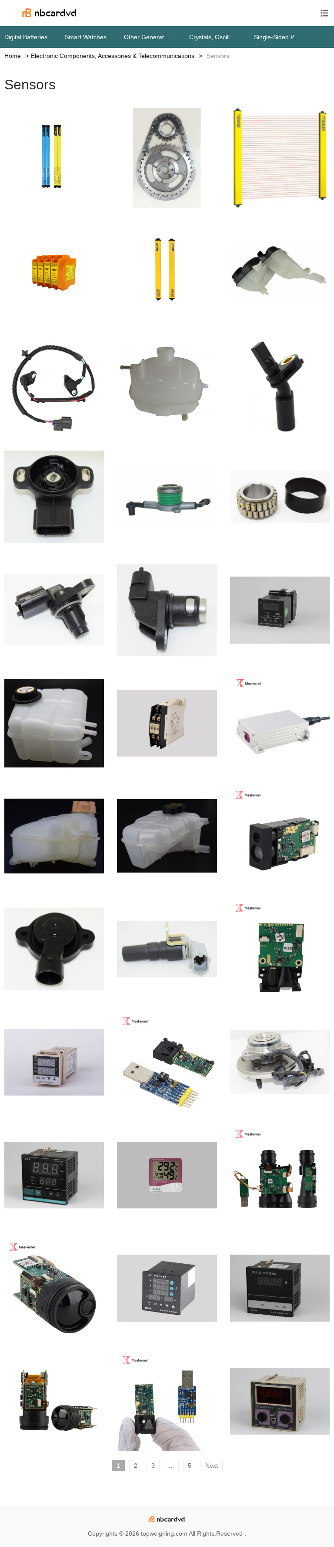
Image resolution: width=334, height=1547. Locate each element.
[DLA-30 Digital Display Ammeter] (280, 1288)
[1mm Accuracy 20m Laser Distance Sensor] (167, 1062)
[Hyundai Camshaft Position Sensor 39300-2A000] (54, 610)
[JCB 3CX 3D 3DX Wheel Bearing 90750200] (280, 497)
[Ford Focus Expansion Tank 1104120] (54, 723)
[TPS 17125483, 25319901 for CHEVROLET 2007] (54, 949)
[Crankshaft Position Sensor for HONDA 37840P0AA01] (54, 384)
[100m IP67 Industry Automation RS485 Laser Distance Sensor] (280, 723)
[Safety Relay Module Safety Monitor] (54, 271)
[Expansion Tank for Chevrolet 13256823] (167, 836)
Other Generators (148, 37)
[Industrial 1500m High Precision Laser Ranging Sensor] (54, 1401)
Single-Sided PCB (278, 37)
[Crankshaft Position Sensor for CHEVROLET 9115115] (167, 949)
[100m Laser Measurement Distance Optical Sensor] (280, 949)
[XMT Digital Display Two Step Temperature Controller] (280, 1401)
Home (12, 55)
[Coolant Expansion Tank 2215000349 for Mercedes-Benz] (280, 271)
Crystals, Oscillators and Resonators (213, 37)
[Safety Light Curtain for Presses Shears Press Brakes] (280, 158)
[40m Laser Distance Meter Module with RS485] (167, 1401)
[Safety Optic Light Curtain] (167, 271)
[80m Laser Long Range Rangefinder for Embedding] (280, 836)
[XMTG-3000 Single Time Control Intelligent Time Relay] (280, 610)
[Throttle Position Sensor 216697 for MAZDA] (54, 497)
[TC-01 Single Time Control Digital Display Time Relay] (167, 723)
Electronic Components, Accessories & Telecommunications (112, 55)
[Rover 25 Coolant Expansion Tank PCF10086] (167, 384)
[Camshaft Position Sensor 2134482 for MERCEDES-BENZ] (167, 610)
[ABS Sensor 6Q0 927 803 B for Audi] (280, 384)
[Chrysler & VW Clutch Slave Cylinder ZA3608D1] (167, 497)
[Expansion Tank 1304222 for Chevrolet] (54, 836)
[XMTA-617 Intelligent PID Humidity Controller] (54, 1175)
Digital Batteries (25, 37)
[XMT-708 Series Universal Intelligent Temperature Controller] (54, 1062)
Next (211, 1465)
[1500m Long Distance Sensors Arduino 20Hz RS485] (54, 1288)
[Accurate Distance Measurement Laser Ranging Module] (280, 1175)
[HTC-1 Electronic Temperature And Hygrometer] (167, 1175)
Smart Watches (86, 37)
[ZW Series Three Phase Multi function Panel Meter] (167, 1288)
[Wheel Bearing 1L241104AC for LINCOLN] (280, 1062)
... (171, 1465)
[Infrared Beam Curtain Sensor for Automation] (54, 158)
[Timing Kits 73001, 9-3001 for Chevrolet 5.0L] (167, 158)
